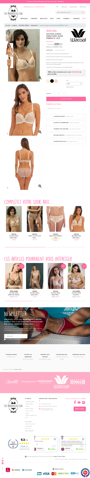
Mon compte (28, 421)
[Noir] (52, 82)
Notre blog (79, 409)
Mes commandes (29, 431)
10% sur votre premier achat (13, 464)
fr (57, 7)
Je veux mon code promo (13, 472)
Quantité (48, 93)
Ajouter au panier (66, 99)
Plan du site (28, 428)
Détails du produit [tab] (60, 50)
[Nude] (48, 82)
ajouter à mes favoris (55, 108)
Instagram (83, 402)
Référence (49, 47)
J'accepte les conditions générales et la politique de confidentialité (24, 339)
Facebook (75, 402)
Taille (67, 80)
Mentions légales (29, 408)
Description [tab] (49, 50)
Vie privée (16, 369)
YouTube (79, 402)
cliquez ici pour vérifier (59, 456)
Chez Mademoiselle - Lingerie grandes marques (30, 404)
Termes (20, 369)
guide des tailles (69, 87)
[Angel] (56, 82)
